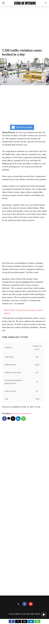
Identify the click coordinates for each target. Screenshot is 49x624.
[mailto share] (13, 418)
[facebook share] (4, 418)
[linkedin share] (18, 418)
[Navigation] (3, 3)
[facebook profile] (24, 604)
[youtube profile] (30, 604)
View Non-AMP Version (31, 614)
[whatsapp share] (23, 418)
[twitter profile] (18, 604)
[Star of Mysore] (25, 2)
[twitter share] (8, 418)
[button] (12, 621)
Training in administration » (21, 413)
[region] (24, 26)
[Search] (45, 2)
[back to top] (44, 615)
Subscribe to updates (24, 127)
